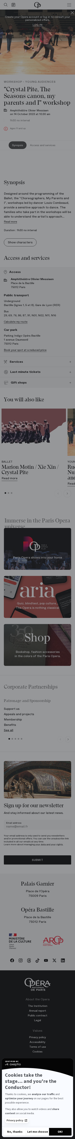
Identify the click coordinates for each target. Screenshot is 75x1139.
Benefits (10, 725)
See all (8, 730)
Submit (37, 860)
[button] (5, 493)
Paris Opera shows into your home (37, 558)
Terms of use (37, 1047)
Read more (10, 221)
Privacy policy (15, 1120)
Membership (13, 719)
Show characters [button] (20, 242)
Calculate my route (16, 322)
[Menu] (69, 5)
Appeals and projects (19, 714)
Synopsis (17, 145)
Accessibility (37, 1042)
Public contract (37, 1015)
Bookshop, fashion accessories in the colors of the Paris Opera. (38, 654)
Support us (11, 709)
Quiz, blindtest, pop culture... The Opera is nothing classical (37, 605)
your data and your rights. (49, 844)
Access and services (42, 145)
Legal (37, 1020)
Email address (13, 822)
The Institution (37, 1006)
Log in (37, 25)
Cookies (37, 1051)
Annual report (37, 1011)
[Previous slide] (58, 493)
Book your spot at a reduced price (25, 350)
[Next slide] (67, 493)
